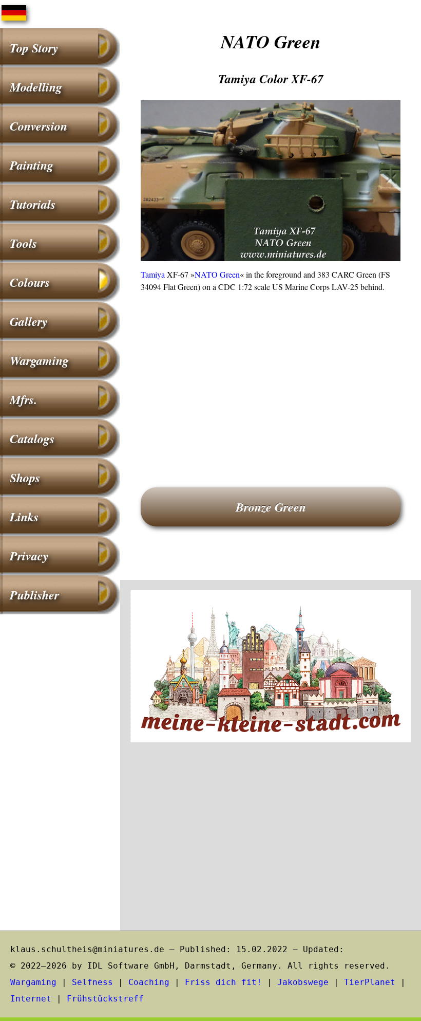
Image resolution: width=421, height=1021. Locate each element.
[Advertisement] (270, 375)
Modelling (36, 87)
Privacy (29, 555)
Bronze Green (271, 507)
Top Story (34, 48)
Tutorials (32, 204)
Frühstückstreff (105, 999)
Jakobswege (303, 982)
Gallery (29, 321)
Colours (30, 282)
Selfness (92, 982)
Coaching (148, 982)
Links (24, 516)
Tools (23, 243)
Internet (30, 999)
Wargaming (39, 360)
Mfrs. (23, 399)
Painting (31, 165)
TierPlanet (369, 982)
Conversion (38, 126)
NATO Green (217, 274)
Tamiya (153, 274)
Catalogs (32, 438)
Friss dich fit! (223, 982)
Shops (25, 477)
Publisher (34, 595)
